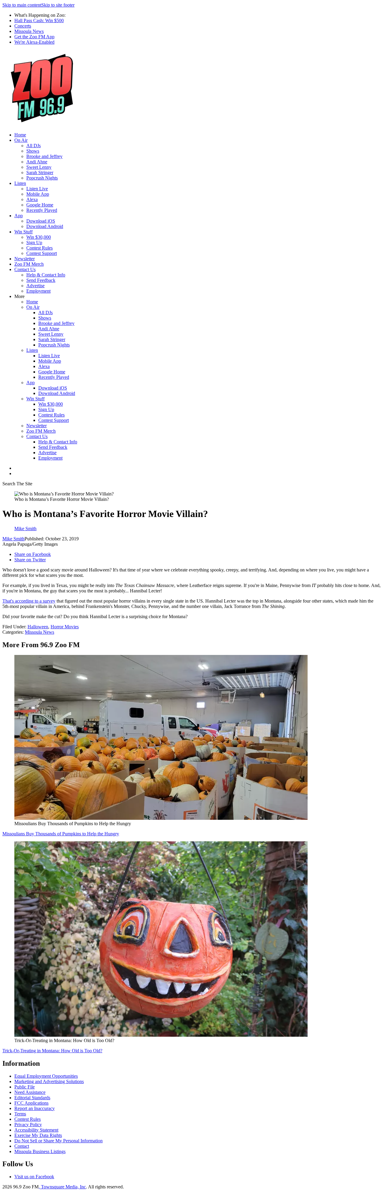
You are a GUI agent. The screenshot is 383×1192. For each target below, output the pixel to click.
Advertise (35, 285)
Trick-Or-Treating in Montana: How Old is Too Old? (52, 1050)
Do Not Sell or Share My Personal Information (58, 1140)
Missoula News (29, 31)
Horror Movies (65, 626)
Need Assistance (29, 1092)
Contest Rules (39, 247)
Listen (20, 183)
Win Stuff (23, 231)
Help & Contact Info (45, 274)
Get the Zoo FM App (34, 36)
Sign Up (34, 242)
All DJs (33, 145)
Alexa (32, 199)
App (18, 215)
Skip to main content (21, 4)
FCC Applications (31, 1103)
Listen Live (37, 188)
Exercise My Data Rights (38, 1135)
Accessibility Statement (36, 1129)
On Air (21, 140)
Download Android (44, 226)
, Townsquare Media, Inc (62, 1186)
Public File (24, 1086)
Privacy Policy (28, 1124)
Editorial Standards (32, 1097)
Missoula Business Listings (40, 1151)
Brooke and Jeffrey (44, 156)
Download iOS (40, 221)
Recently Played (41, 210)
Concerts (22, 25)
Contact (21, 1146)
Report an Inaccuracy (34, 1108)
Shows (32, 150)
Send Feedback (40, 280)
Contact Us (25, 269)
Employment (38, 291)
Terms (20, 1113)
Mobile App (37, 194)
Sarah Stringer (39, 172)
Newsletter (24, 258)
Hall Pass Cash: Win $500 (39, 20)
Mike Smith (13, 538)
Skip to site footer (58, 4)
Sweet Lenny (38, 167)
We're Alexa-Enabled (34, 42)
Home (20, 134)
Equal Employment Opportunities (46, 1076)
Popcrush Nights (42, 177)
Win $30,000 (38, 237)
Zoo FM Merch (29, 264)
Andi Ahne (36, 161)
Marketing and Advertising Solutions (49, 1081)
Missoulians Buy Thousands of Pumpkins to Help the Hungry (60, 833)
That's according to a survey (28, 600)
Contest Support (41, 253)
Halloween (38, 626)
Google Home (39, 204)
